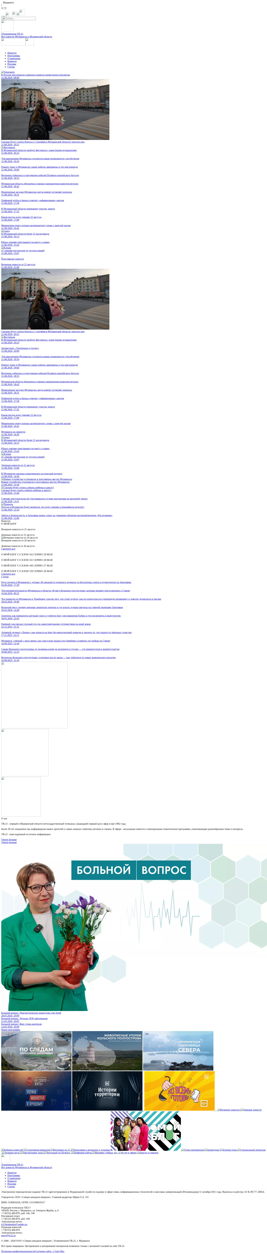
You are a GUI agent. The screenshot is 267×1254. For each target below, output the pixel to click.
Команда (12, 61)
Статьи (11, 66)
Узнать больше (9, 839)
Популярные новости (12, 259)
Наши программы (10, 1029)
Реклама (11, 64)
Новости (12, 53)
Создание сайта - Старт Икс (49, 1251)
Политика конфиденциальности (18, 1251)
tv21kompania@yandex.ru (14, 1224)
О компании (13, 58)
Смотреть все (8, 549)
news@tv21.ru (8, 1235)
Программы (13, 55)
